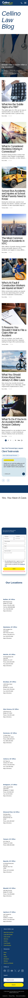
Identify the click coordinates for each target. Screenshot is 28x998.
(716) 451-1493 (10, 605)
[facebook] (5, 971)
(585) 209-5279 (10, 739)
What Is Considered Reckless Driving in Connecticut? (12, 149)
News (5, 952)
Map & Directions (7, 610)
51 (15, 440)
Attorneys (6, 938)
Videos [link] (5, 956)
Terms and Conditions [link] (20, 995)
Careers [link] (6, 941)
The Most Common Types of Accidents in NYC (13, 241)
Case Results (7, 943)
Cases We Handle (8, 934)
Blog (5, 954)
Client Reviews (7, 945)
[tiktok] (19, 971)
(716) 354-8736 (10, 764)
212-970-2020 (9, 794)
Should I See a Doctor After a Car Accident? (14, 66)
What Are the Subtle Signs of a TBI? (12, 105)
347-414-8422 (10, 870)
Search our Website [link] (8, 963)
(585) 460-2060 (10, 845)
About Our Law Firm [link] (8, 932)
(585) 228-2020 (9, 740)
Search (13, 984)
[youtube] (12, 971)
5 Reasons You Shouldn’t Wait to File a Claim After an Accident (14, 331)
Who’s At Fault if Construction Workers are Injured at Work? (13, 285)
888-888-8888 (22, 2)
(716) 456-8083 (10, 894)
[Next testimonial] (8, 480)
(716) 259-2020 (9, 609)
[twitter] (15, 971)
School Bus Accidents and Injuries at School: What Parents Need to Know (14, 194)
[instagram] (8, 971)
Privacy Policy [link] (12, 995)
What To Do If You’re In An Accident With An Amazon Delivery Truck (14, 423)
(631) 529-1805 (10, 661)
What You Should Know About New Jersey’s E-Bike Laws (13, 377)
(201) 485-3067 (10, 821)
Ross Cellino (4, 115)
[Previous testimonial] (3, 480)
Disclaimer (6, 958)
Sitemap (6, 961)
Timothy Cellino (5, 207)
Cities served (7, 936)
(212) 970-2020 (9, 636)
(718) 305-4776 (10, 634)
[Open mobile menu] (25, 2)
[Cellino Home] (8, 3)
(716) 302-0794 (10, 919)
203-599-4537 (10, 792)
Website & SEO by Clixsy (13, 992)
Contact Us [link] (5, 995)
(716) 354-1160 (10, 715)
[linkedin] (22, 971)
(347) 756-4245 (10, 689)
